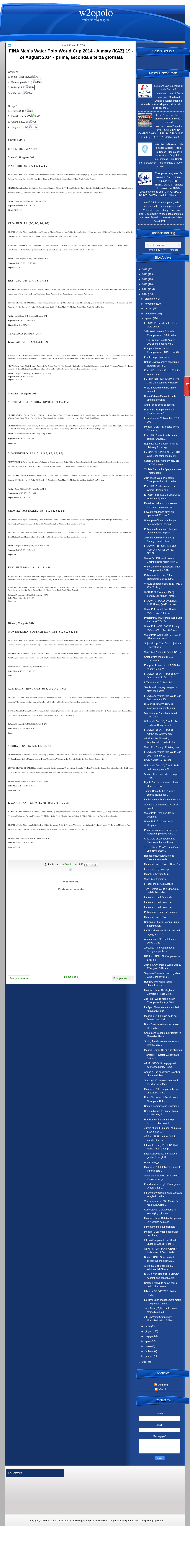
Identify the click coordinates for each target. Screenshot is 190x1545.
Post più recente (19, 978)
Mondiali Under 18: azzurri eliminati (163, 1050)
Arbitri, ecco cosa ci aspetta (159, 404)
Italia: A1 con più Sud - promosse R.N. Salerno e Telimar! (168, 119)
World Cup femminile (155, 879)
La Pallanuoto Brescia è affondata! (162, 799)
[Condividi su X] (92, 865)
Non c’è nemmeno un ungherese (161, 1106)
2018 (145, 274)
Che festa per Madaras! (156, 357)
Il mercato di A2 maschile (157, 902)
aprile (148, 1341)
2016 (145, 284)
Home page (71, 976)
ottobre (149, 308)
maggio (149, 1336)
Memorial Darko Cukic (156, 917)
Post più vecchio (122, 978)
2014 (145, 294)
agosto (149, 318)
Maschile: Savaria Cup (156, 874)
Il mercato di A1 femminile (158, 897)
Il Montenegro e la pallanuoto (159, 1226)
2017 (145, 279)
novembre (150, 303)
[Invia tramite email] (85, 865)
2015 (145, 289)
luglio (148, 1326)
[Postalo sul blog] (89, 865)
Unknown (163, 1384)
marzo (148, 1346)
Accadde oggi (151, 1162)
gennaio (149, 1356)
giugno (149, 1331)
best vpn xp (141, 1520)
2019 (145, 269)
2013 (145, 1362)
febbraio (149, 1351)
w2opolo (96, 12)
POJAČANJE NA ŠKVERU (158, 760)
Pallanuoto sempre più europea (160, 912)
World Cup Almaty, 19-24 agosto (161, 747)
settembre (150, 313)
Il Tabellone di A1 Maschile (158, 682)
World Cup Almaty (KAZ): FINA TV (162, 652)
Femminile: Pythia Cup (156, 869)
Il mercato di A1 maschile (157, 907)
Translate (173, 249)
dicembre (150, 298)
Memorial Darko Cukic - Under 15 (162, 864)
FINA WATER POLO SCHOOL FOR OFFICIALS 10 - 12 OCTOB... (160, 550)
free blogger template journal (119, 1520)
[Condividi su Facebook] (96, 865)
